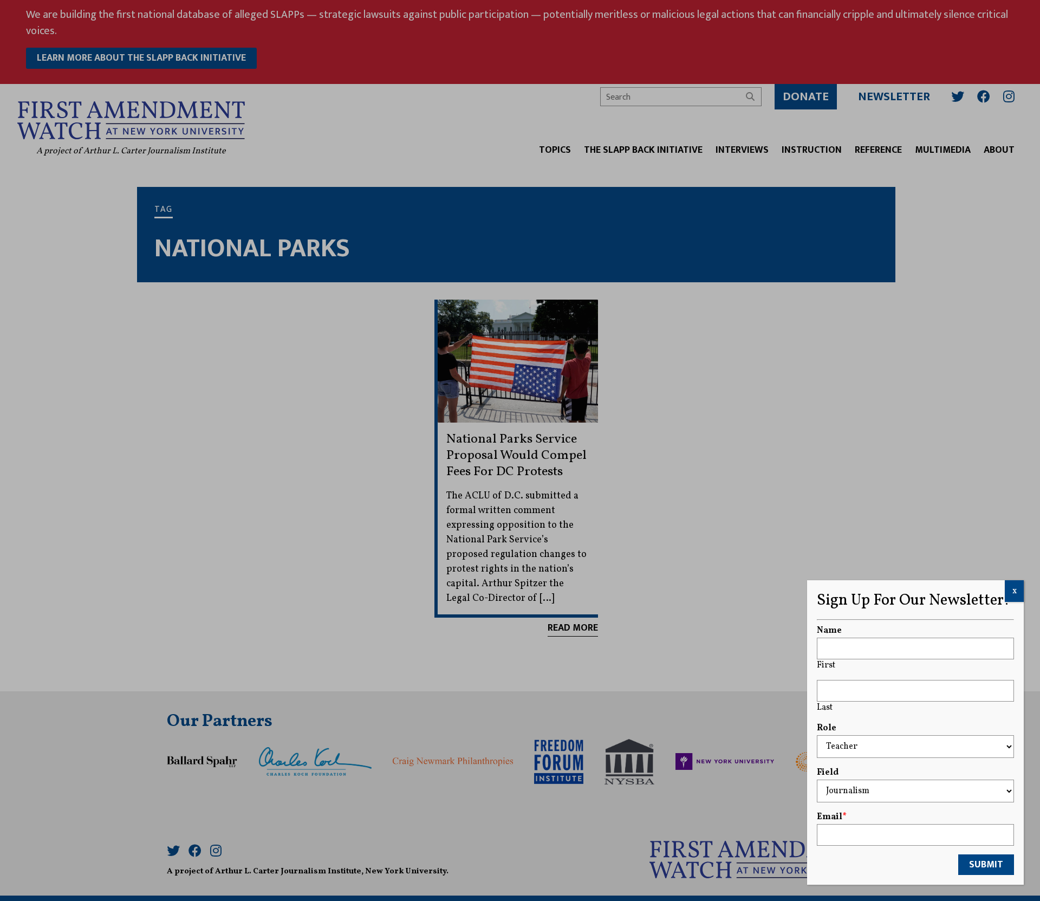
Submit (986, 865)
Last (825, 708)
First (826, 665)
